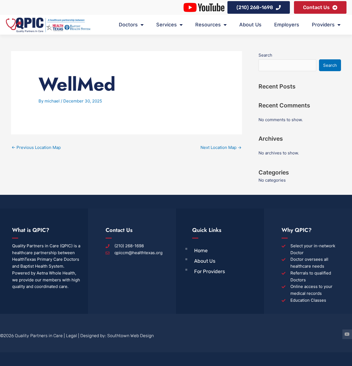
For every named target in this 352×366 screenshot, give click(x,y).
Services (166, 24)
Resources (208, 24)
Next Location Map (220, 147)
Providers (323, 24)
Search (265, 55)
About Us (250, 24)
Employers (286, 24)
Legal (71, 335)
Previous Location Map (36, 147)
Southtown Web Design (130, 335)
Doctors (128, 24)
